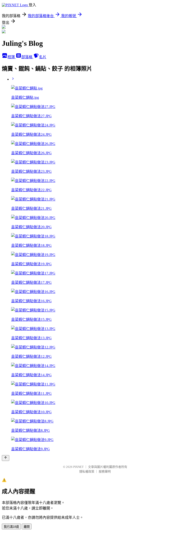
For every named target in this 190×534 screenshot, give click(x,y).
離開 (27, 526)
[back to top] (5, 458)
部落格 (27, 57)
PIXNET (78, 467)
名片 (42, 57)
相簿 (11, 57)
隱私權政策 (86, 471)
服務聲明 (105, 471)
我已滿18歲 (11, 526)
